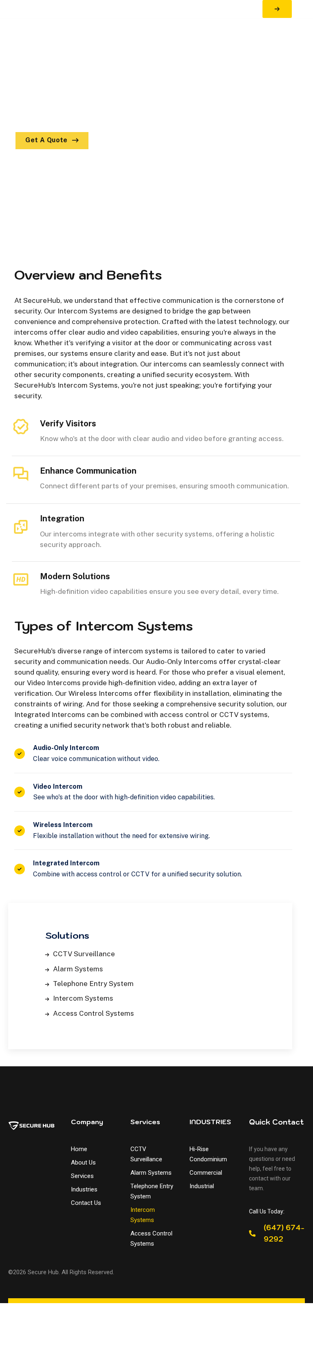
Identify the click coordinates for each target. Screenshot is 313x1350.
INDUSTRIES (210, 1122)
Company (87, 1122)
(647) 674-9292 (284, 1233)
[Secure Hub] (16, 8)
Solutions (67, 935)
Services (145, 1122)
